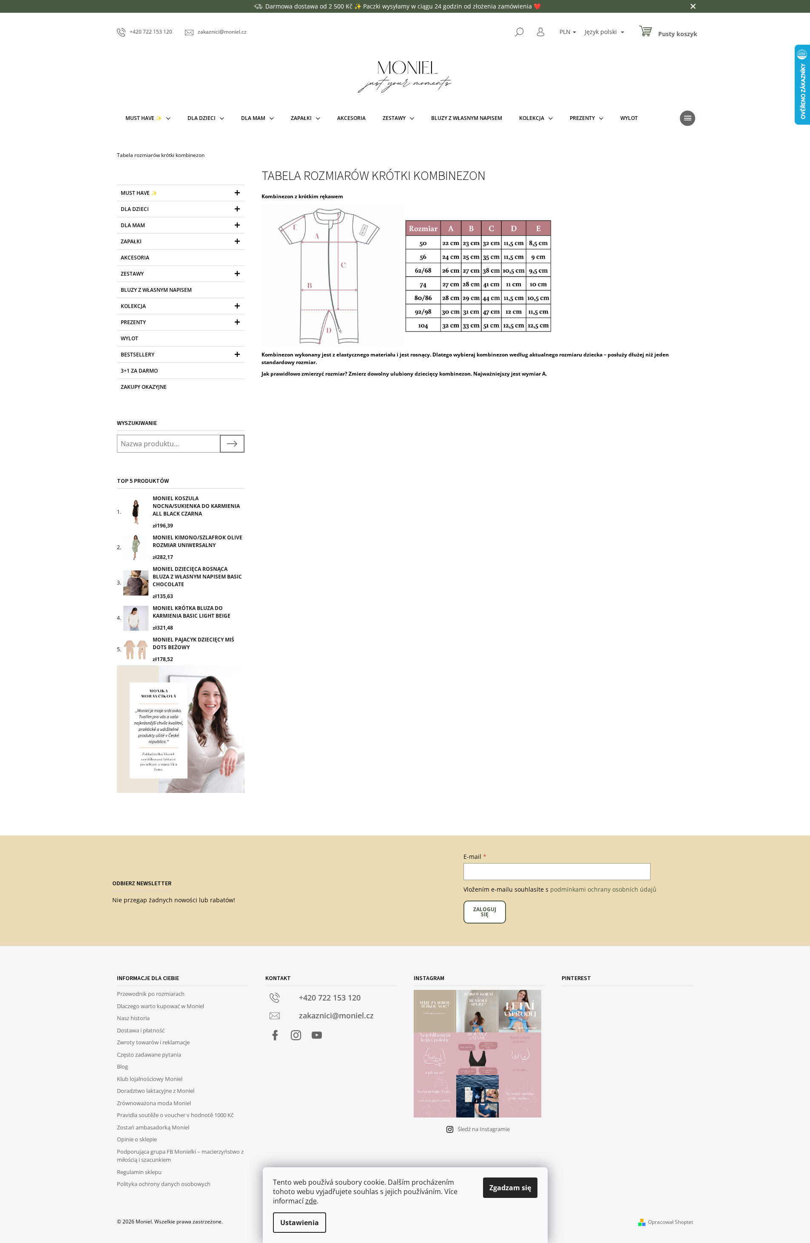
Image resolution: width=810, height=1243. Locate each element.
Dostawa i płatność (141, 1030)
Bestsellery (137, 354)
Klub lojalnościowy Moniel (149, 1079)
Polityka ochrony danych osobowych (163, 1184)
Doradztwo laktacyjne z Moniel (155, 1091)
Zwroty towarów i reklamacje (153, 1042)
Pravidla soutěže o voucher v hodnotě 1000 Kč (175, 1115)
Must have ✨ (139, 193)
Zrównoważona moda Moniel (154, 1103)
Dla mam (133, 225)
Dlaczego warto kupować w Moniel (160, 1006)
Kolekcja (133, 306)
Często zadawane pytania (149, 1054)
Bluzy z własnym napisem (156, 290)
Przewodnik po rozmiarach (151, 994)
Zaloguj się (484, 912)
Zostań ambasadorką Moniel (153, 1127)
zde (311, 1201)
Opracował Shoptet (670, 1222)
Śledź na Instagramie (484, 1129)
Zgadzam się (510, 1187)
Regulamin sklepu (139, 1172)
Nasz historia (133, 1018)
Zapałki (131, 241)
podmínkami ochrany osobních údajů (603, 889)
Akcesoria (135, 257)
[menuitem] (148, 118)
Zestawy (132, 273)
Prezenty (133, 322)
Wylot (129, 338)
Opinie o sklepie (137, 1139)
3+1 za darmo (139, 370)
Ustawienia (299, 1222)
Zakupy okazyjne (144, 387)
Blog (122, 1066)
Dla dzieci (135, 209)
